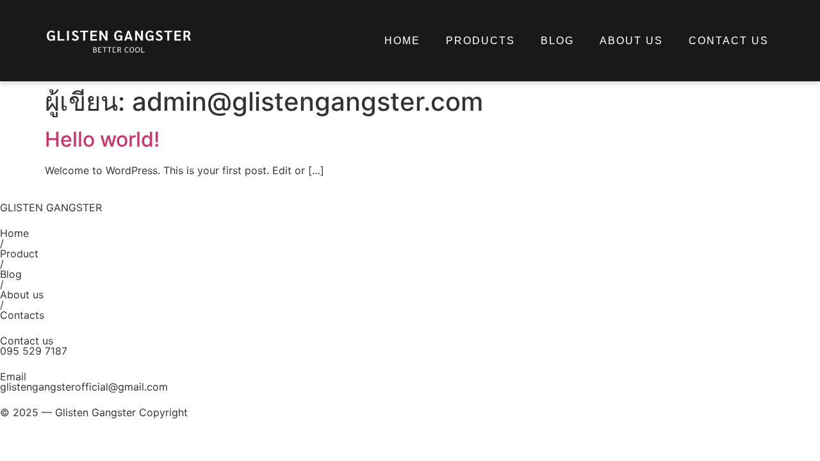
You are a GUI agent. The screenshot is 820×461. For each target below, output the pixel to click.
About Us (631, 40)
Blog (557, 40)
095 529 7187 (33, 350)
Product (19, 253)
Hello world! (102, 139)
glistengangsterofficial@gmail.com (84, 386)
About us (22, 294)
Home (402, 40)
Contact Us (729, 40)
